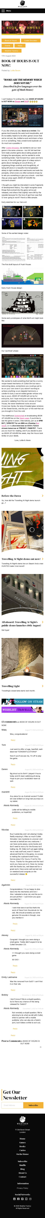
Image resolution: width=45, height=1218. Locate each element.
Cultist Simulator (30, 40)
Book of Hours (11, 40)
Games (22, 1142)
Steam (17, 101)
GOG (26, 101)
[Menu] (3, 11)
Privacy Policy (22, 1188)
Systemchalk (19, 416)
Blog (22, 1169)
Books (22, 1146)
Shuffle (22, 1165)
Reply (13, 740)
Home (22, 1138)
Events (7, 46)
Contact (22, 1176)
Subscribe (33, 1105)
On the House (22, 1154)
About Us (22, 1172)
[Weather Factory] (22, 4)
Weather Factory (11, 51)
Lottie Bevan (15, 70)
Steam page (24, 418)
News (20, 46)
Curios (22, 1150)
